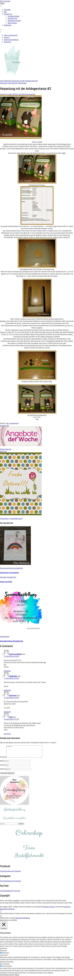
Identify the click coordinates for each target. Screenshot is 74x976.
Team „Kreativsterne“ (11, 35)
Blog (5, 12)
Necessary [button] (3, 950)
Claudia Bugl (13, 676)
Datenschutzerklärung (11, 39)
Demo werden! (12, 23)
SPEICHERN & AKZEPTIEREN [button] (9, 975)
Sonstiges (3, 577)
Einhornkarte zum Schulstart (9, 573)
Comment (3, 757)
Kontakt (6, 37)
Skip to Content (5, 1)
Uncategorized (12, 83)
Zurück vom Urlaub (6, 582)
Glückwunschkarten (6, 568)
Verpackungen (22, 83)
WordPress (66, 907)
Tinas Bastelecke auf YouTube (10, 891)
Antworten (7, 671)
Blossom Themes (49, 907)
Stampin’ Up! (8, 14)
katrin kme (12, 695)
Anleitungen (7, 25)
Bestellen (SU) (12, 18)
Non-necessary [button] (5, 964)
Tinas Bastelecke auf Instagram (10, 881)
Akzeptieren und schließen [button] (8, 920)
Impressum (7, 42)
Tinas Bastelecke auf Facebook (10, 871)
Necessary (5, 953)
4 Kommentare (30, 94)
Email (2, 765)
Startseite (7, 9)
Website (2, 769)
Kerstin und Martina (15, 654)
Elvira (11, 717)
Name (2, 761)
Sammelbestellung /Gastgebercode (11, 641)
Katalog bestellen (13, 16)
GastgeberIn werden (14, 21)
